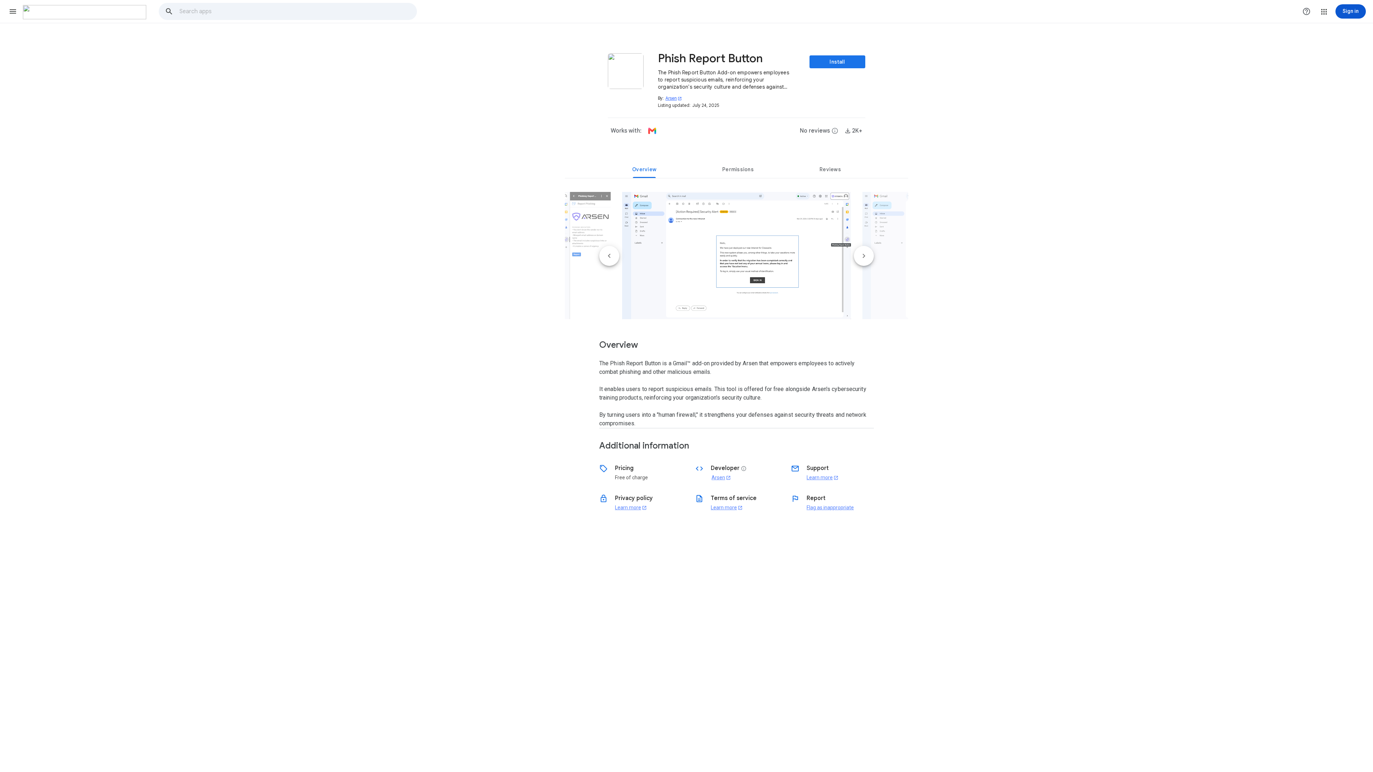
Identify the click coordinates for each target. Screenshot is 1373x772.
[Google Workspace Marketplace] (84, 12)
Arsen (673, 98)
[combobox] (298, 11)
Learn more (822, 477)
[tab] (644, 169)
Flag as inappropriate (830, 507)
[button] (12, 11)
